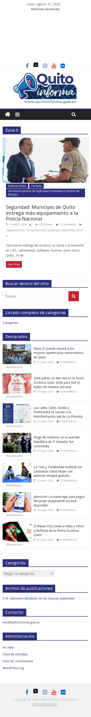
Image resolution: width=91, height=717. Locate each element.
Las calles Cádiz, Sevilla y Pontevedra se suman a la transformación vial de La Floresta (58, 412)
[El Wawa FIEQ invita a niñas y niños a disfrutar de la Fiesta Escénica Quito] (17, 524)
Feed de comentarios (18, 661)
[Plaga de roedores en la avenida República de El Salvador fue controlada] (17, 435)
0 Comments (67, 224)
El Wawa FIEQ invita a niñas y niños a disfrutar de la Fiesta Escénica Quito (59, 530)
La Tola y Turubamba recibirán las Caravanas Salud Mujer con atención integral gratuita (58, 471)
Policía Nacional (35, 230)
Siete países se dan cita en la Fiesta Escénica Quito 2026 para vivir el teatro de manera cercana (59, 382)
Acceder (8, 647)
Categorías (10, 322)
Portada (36, 186)
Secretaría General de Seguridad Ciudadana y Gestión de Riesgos (44, 192)
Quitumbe (53, 230)
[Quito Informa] (45, 74)
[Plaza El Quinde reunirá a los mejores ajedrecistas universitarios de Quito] (17, 346)
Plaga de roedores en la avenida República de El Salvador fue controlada (57, 441)
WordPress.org (13, 668)
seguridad (67, 230)
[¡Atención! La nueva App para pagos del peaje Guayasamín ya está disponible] (17, 494)
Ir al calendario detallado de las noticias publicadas (39, 598)
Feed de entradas (15, 654)
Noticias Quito (17, 186)
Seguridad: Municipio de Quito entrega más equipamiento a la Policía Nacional (42, 212)
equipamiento (15, 230)
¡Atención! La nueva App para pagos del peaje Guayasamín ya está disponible (59, 500)
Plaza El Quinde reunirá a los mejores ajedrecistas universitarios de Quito (58, 352)
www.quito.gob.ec (45, 703)
